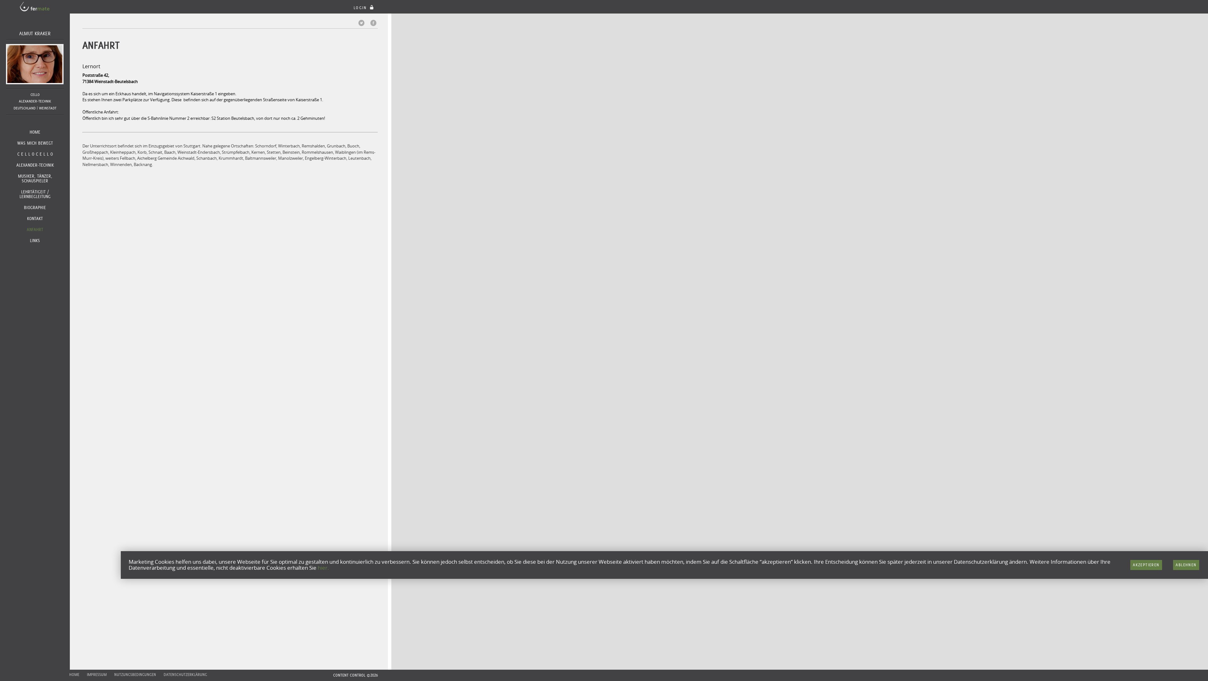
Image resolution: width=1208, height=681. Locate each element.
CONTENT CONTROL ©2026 (355, 675)
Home (35, 132)
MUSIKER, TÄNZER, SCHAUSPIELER (35, 178)
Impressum (97, 674)
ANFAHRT (35, 229)
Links (35, 240)
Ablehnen (1186, 564)
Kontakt (35, 218)
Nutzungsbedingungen (135, 674)
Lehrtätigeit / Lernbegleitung (35, 194)
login (361, 7)
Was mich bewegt (35, 143)
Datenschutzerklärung (185, 674)
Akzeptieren (1146, 564)
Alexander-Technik (35, 165)
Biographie (35, 207)
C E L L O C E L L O (35, 154)
